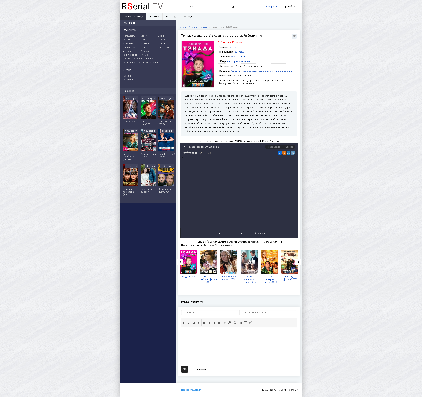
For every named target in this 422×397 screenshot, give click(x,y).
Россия (232, 46)
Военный (162, 35)
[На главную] (142, 6)
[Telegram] (293, 153)
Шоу (160, 51)
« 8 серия (218, 232)
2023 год (187, 16)
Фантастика (129, 47)
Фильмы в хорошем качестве (138, 58)
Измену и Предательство (244, 70)
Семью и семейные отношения (275, 70)
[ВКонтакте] (280, 153)
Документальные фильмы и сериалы (141, 62)
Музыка (144, 54)
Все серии (238, 232)
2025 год (154, 16)
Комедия (145, 43)
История (144, 51)
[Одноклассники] (284, 153)
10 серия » (259, 232)
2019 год (239, 51)
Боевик (144, 35)
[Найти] (233, 6)
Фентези (127, 51)
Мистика (162, 39)
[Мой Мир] (288, 153)
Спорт (143, 47)
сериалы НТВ (238, 56)
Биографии (164, 47)
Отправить (199, 369)
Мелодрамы (129, 35)
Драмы (126, 39)
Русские (127, 75)
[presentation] (184, 322)
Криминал (128, 43)
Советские (128, 79)
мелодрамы (233, 61)
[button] (184, 322)
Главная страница (133, 16)
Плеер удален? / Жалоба (280, 146)
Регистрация (271, 6)
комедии (246, 61)
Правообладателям (192, 389)
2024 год (171, 16)
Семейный (145, 39)
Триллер (162, 43)
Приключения (130, 54)
